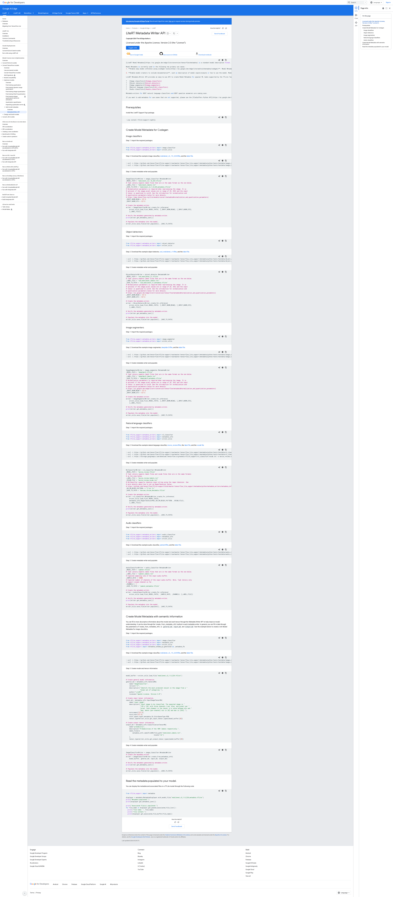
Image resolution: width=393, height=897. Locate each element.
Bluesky (140, 856)
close (389, 8)
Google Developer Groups (38, 856)
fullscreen (386, 8)
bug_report (383, 8)
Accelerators (34, 863)
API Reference (96, 13)
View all (248, 876)
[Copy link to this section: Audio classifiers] (143, 523)
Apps (84, 13)
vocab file (200, 445)
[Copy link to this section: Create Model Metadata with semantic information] (185, 617)
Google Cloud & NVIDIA (37, 866)
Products (135, 28)
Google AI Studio (251, 863)
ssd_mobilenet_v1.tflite (168, 252)
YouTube (141, 869)
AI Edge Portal (57, 13)
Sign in (388, 2)
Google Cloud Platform (88, 884)
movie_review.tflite (174, 445)
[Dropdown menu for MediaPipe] (33, 13)
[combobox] (357, 2)
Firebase (248, 860)
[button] (13, 21)
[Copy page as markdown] (174, 33)
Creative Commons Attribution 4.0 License (177, 835)
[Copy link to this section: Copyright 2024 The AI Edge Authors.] (153, 38)
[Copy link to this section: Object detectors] (145, 232)
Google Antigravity (251, 866)
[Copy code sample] (226, 60)
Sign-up (171, 21)
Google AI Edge (9, 8)
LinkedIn (140, 863)
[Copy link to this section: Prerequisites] (143, 107)
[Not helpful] (226, 28)
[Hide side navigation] (25, 893)
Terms (32, 893)
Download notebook (205, 55)
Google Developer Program (38, 853)
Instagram (141, 860)
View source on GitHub (170, 55)
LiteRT (4, 13)
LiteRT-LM (17, 13)
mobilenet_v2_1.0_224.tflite (170, 156)
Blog (139, 853)
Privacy (38, 893)
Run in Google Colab (136, 55)
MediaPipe (27, 13)
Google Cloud (250, 869)
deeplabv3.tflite (167, 347)
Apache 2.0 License (221, 835)
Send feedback (219, 34)
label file (190, 156)
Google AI (103, 884)
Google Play (249, 873)
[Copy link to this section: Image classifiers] (144, 136)
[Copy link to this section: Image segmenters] (146, 328)
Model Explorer (43, 13)
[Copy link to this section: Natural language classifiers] (154, 423)
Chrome (248, 856)
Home (128, 28)
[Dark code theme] (222, 60)
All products (114, 884)
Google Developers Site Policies (140, 837)
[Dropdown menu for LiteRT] (9, 13)
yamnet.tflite (164, 545)
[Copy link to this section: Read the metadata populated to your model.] (178, 781)
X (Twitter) (141, 866)
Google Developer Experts (38, 860)
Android (248, 853)
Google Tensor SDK (72, 13)
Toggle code (132, 48)
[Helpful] (222, 28)
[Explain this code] (219, 60)
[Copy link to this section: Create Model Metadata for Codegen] (170, 130)
